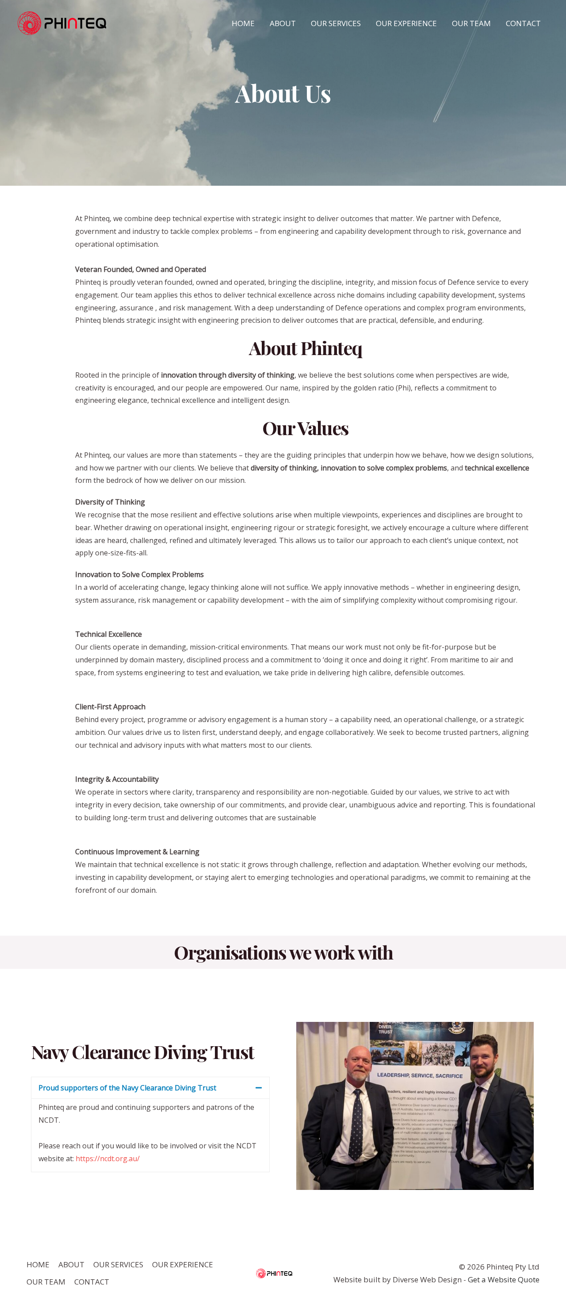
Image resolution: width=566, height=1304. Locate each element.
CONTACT (523, 23)
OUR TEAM (471, 23)
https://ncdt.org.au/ (108, 1158)
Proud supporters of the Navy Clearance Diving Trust (127, 1088)
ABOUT (283, 23)
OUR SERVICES (336, 23)
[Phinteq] (62, 22)
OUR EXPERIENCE (406, 23)
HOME (243, 23)
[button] (150, 1087)
